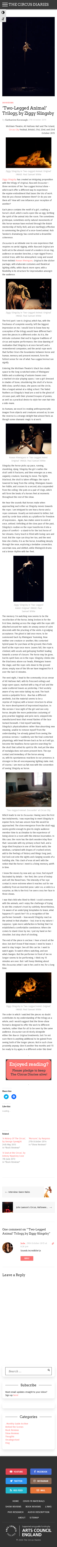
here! (15, 1395)
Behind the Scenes (14, 1427)
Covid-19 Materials (34, 1501)
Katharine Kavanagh (16, 120)
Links (48, 1506)
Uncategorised (12, 1440)
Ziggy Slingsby (9, 179)
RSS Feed (18, 1490)
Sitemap (34, 1517)
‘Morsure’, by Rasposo (39, 1138)
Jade (23, 1243)
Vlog (7, 1443)
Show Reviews (7, 103)
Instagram (42, 1481)
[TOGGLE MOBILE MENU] (5, 4)
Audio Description (38, 1512)
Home (15, 1501)
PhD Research (16, 1512)
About (22, 1517)
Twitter (18, 1481)
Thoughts (9, 1436)
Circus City (14, 129)
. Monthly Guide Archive (16, 1423)
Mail (42, 1490)
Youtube (18, 1471)
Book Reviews (12, 1430)
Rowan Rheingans (24, 260)
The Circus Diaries (29, 4)
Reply (26, 1258)
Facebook (42, 1471)
